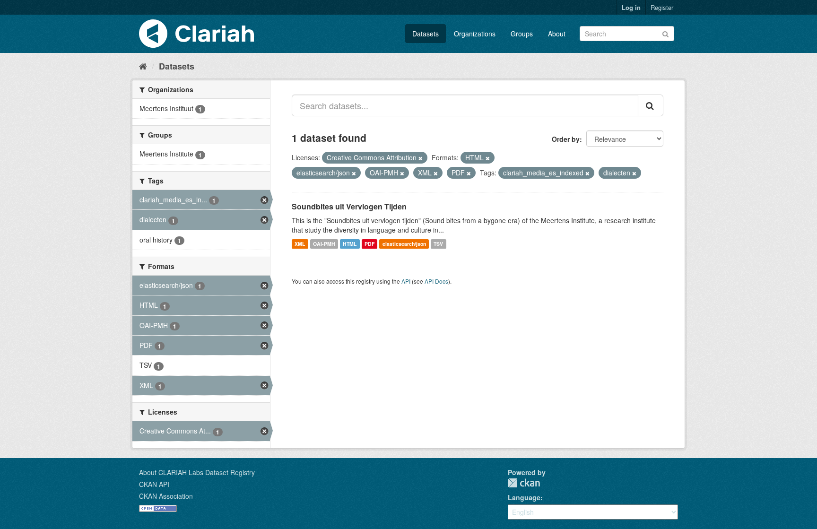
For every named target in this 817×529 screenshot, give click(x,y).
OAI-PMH (324, 243)
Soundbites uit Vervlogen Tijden (349, 206)
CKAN (524, 483)
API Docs (436, 281)
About (556, 33)
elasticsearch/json (404, 243)
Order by (566, 139)
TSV (438, 243)
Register (662, 7)
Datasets (425, 33)
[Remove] (420, 158)
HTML (349, 243)
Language (524, 497)
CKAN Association (166, 496)
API (405, 281)
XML (300, 243)
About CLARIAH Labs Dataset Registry (197, 472)
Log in (631, 7)
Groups (522, 33)
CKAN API (154, 484)
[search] (650, 105)
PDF (369, 243)
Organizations (474, 33)
